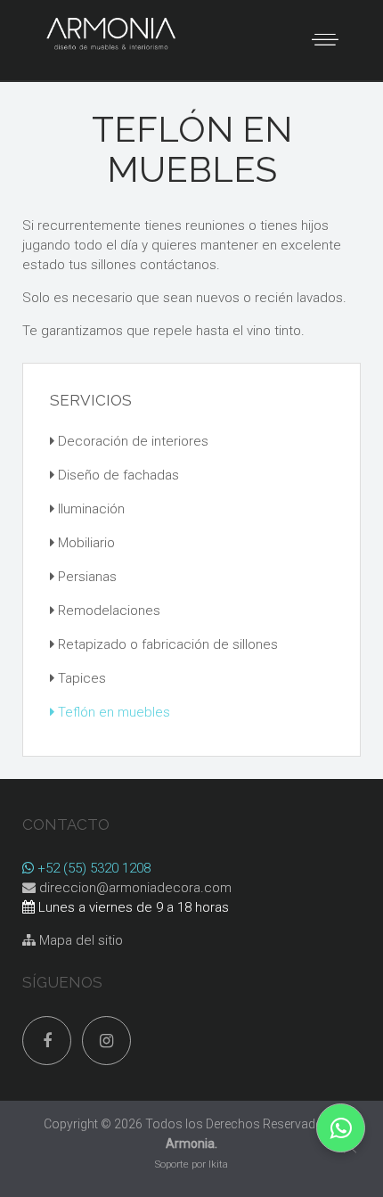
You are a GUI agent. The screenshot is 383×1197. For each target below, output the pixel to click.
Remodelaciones (107, 611)
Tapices (80, 678)
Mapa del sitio (79, 940)
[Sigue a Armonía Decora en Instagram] (106, 1040)
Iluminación (89, 509)
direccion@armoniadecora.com (135, 888)
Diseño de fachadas (116, 475)
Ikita (218, 1164)
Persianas (85, 577)
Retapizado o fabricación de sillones (166, 644)
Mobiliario (84, 543)
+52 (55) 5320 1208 (92, 868)
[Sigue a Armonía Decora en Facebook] (46, 1040)
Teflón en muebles (112, 712)
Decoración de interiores (131, 441)
